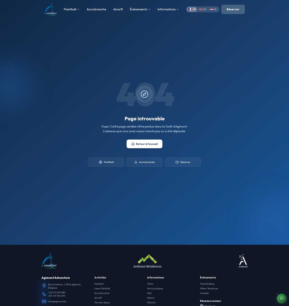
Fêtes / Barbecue (209, 288)
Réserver (233, 9)
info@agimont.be (57, 301)
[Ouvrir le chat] (281, 298)
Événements (138, 9)
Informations (167, 9)
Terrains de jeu (102, 302)
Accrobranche (96, 9)
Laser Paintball (102, 288)
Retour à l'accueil (147, 144)
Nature (150, 297)
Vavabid (204, 293)
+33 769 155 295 (56, 295)
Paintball (70, 9)
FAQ (149, 293)
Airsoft (118, 9)
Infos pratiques (155, 288)
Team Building (207, 283)
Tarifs (150, 283)
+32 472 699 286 (56, 292)
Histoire (151, 302)
